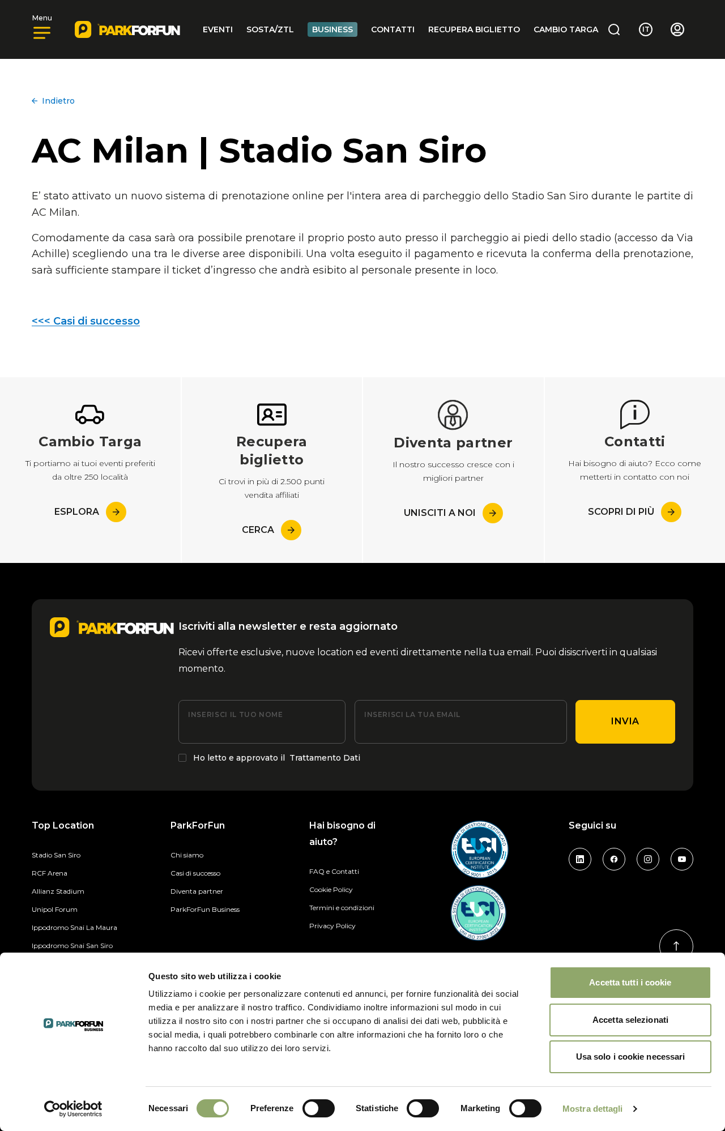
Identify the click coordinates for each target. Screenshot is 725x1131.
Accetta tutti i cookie (630, 982)
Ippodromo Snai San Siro (72, 945)
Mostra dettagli (592, 1108)
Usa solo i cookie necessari (630, 1056)
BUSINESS (332, 29)
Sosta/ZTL (270, 29)
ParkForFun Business (205, 909)
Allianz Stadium (58, 891)
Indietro (58, 101)
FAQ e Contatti (334, 871)
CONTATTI (393, 29)
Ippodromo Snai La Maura (74, 927)
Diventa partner (196, 891)
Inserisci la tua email (412, 714)
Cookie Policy (331, 889)
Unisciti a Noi (440, 512)
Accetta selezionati (630, 1020)
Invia (625, 721)
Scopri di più (621, 511)
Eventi (218, 29)
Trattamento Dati (324, 758)
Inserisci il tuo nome (235, 714)
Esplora (76, 511)
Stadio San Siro (56, 855)
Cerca (258, 529)
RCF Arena (49, 873)
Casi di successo (195, 873)
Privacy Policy (332, 925)
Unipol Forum (55, 909)
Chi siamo (186, 855)
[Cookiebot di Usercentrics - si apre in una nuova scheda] (73, 1108)
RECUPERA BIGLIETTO (474, 29)
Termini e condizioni (341, 907)
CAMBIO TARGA (566, 29)
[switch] (318, 1108)
